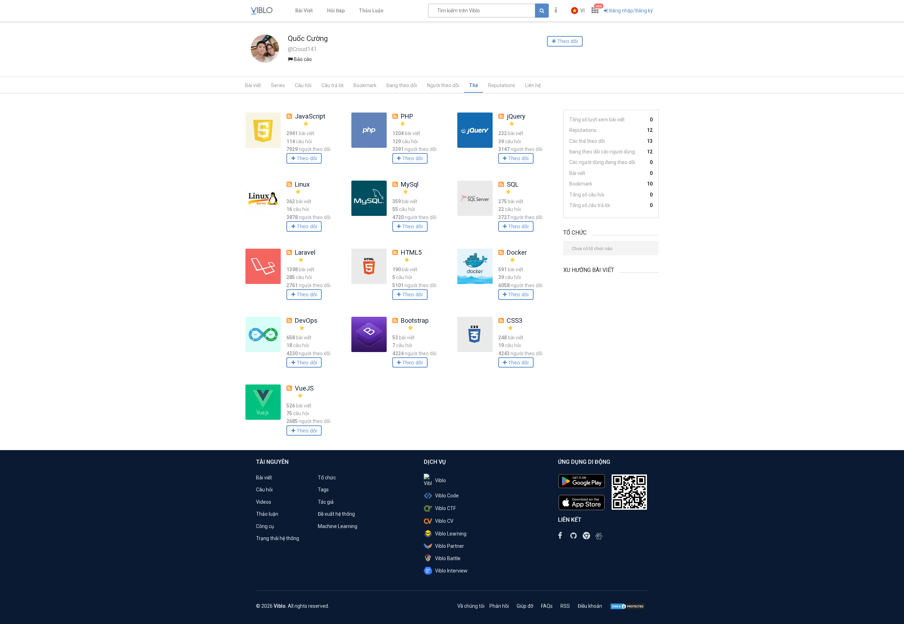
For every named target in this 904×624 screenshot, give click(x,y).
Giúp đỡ (525, 606)
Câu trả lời (332, 85)
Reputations (501, 85)
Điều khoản (590, 606)
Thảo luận (267, 514)
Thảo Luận (371, 10)
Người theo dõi (443, 85)
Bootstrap (415, 320)
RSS (565, 606)
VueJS (304, 388)
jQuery (516, 116)
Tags (323, 489)
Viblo (440, 480)
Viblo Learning (450, 534)
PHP (407, 116)
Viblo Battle (447, 558)
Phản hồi (499, 606)
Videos (263, 502)
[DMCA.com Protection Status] (627, 606)
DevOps (306, 320)
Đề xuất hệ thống (336, 514)
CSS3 (514, 320)
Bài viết (253, 85)
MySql (409, 184)
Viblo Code (447, 495)
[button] (578, 10)
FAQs (547, 606)
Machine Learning (337, 526)
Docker (517, 252)
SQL (512, 184)
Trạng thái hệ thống (277, 538)
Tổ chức (327, 477)
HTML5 (411, 252)
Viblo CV (444, 521)
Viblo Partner (449, 546)
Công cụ (265, 526)
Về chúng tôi (470, 606)
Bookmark (364, 85)
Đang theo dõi (401, 85)
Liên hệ (533, 85)
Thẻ (473, 85)
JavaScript (310, 116)
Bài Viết (304, 10)
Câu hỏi (303, 85)
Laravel (305, 252)
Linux (302, 184)
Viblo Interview (451, 571)
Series (278, 85)
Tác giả (326, 502)
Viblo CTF (445, 508)
